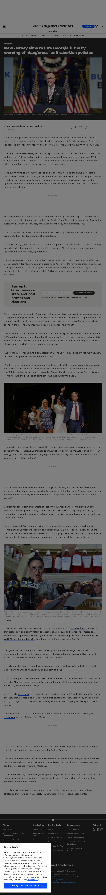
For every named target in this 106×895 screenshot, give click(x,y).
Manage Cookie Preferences (25, 885)
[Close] (47, 847)
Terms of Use (28, 877)
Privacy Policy (33, 880)
